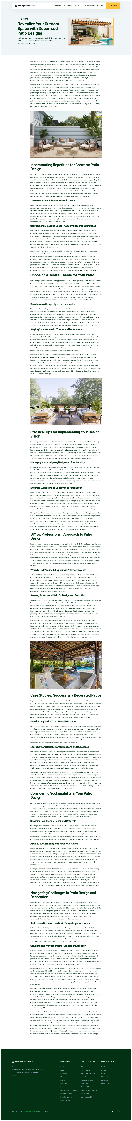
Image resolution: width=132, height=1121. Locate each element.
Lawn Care (84, 1077)
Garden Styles (106, 1083)
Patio (62, 1070)
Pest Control (85, 1070)
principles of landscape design (67, 5)
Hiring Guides (65, 1100)
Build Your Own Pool (88, 1073)
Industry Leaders (66, 1093)
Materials (63, 1073)
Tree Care (84, 1083)
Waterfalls (105, 1077)
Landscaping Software (68, 1090)
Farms (62, 1087)
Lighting (104, 1067)
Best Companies (66, 1097)
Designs (63, 1067)
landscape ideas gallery (93, 5)
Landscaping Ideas (87, 1097)
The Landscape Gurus (30, 1111)
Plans (103, 1073)
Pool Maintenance (87, 1080)
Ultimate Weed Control (89, 1090)
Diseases (63, 1083)
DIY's (82, 1067)
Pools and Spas (86, 1087)
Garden (63, 1080)
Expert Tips (85, 1093)
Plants (62, 1077)
